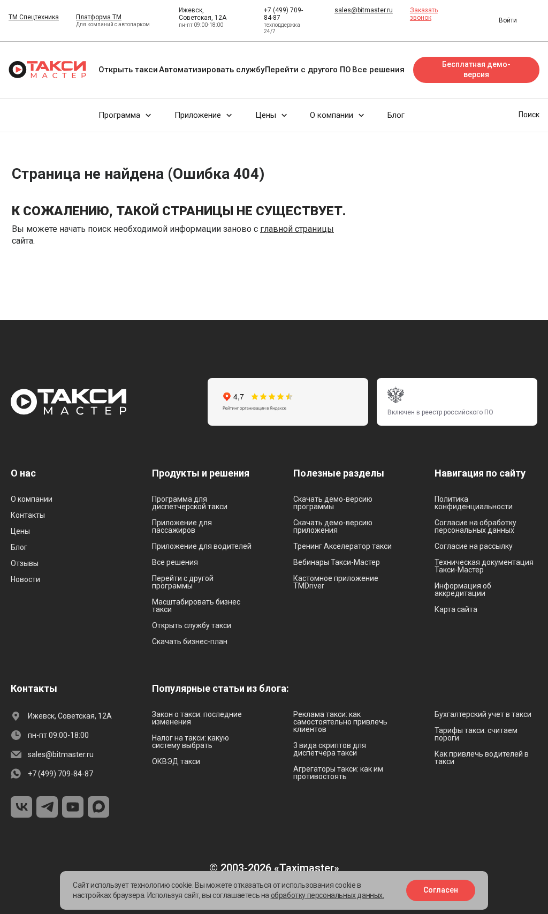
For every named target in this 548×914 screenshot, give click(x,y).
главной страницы (297, 229)
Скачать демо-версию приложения (332, 526)
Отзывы (25, 563)
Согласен (440, 890)
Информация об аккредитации (463, 589)
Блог (19, 547)
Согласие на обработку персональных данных (475, 526)
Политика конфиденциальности (474, 502)
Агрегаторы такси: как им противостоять (338, 772)
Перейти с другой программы (183, 582)
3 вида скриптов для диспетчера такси (329, 749)
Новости (25, 579)
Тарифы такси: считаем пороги (476, 734)
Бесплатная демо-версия (476, 69)
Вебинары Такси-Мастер (336, 562)
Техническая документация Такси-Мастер (484, 565)
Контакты (28, 515)
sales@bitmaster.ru (363, 10)
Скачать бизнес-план (189, 641)
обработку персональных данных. (327, 895)
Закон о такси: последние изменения (197, 718)
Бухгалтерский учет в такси (483, 714)
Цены (20, 531)
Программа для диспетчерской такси (189, 502)
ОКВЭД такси (176, 761)
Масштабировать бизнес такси (196, 605)
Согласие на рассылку (474, 546)
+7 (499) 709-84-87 (60, 773)
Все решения (175, 562)
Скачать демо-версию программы (332, 502)
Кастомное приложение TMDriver (335, 582)
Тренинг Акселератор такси (342, 546)
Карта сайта (456, 609)
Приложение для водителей (202, 546)
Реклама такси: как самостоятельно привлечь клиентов (340, 722)
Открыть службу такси (191, 625)
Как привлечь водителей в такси (482, 757)
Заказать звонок (424, 13)
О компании (31, 499)
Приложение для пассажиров (182, 526)
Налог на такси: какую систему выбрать (190, 741)
